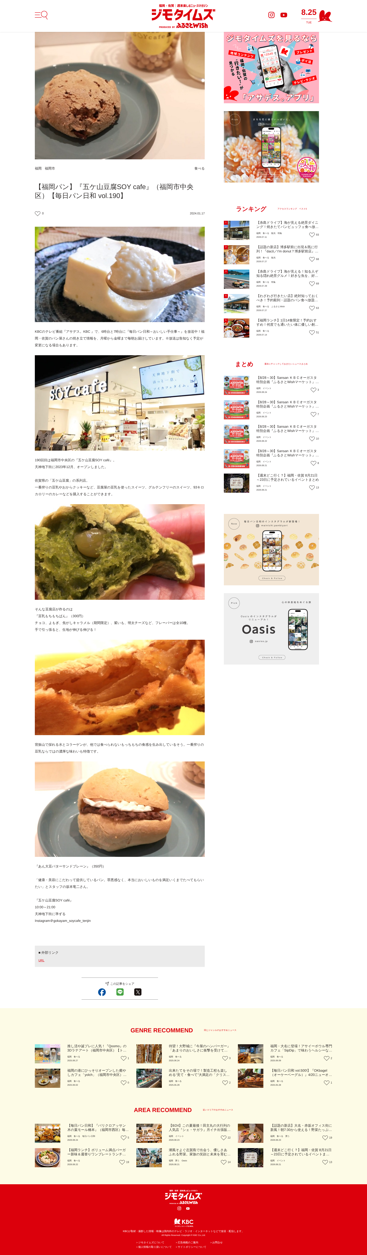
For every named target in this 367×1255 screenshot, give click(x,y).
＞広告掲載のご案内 (186, 1242)
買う (287, 1136)
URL (41, 960)
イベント (267, 388)
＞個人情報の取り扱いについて (154, 1246)
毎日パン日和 (88, 1136)
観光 (273, 233)
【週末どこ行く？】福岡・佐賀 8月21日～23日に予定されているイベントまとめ (301, 1154)
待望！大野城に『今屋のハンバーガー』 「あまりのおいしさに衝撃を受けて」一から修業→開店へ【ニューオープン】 (200, 1050)
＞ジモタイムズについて (150, 1242)
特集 (280, 233)
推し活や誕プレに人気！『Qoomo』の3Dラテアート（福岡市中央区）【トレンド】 (97, 1050)
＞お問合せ (216, 1242)
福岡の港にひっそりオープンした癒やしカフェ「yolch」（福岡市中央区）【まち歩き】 (96, 1075)
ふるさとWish (278, 307)
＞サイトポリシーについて (190, 1246)
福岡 (38, 168)
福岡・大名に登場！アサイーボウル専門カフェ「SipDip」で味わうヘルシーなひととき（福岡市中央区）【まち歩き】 (301, 1050)
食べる (199, 168)
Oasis (184, 1161)
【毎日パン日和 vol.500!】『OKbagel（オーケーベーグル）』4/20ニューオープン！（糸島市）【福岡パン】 (301, 1075)
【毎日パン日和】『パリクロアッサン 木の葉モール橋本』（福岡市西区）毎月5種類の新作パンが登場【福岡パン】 (98, 1130)
